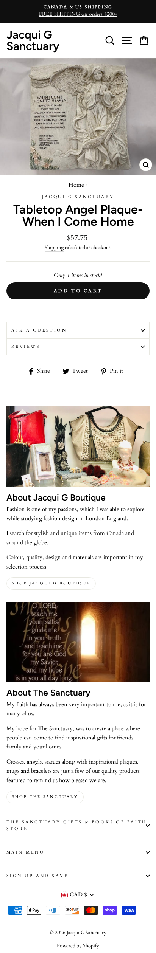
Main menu (25, 852)
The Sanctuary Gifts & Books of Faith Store (76, 825)
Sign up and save (37, 876)
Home (76, 185)
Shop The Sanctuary (45, 797)
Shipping (54, 247)
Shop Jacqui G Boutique (51, 583)
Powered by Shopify (78, 946)
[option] (78, 11)
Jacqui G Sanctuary (32, 40)
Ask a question (39, 330)
